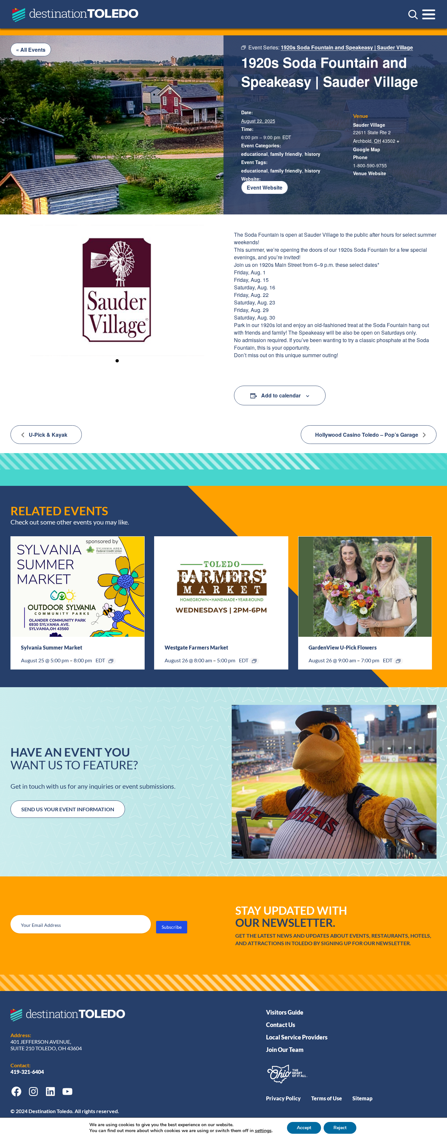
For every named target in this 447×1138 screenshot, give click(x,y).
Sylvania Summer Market (51, 647)
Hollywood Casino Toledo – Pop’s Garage (367, 434)
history (312, 154)
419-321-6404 (27, 1072)
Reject (340, 1128)
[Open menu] (429, 14)
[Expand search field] (413, 14)
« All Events (30, 49)
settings (263, 1131)
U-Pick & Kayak (47, 434)
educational (254, 154)
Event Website (264, 187)
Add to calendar (281, 395)
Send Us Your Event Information (67, 809)
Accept (304, 1128)
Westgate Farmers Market (196, 647)
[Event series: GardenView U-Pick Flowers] (398, 661)
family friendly (286, 154)
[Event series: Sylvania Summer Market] (111, 661)
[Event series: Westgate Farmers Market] (254, 661)
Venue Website (369, 173)
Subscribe (172, 927)
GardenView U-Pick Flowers (343, 647)
